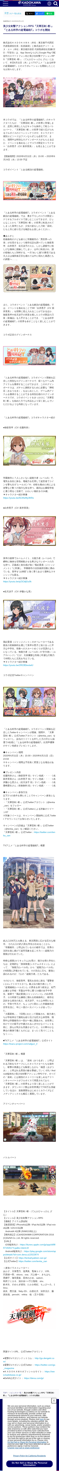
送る (50, 13)
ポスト (31, 13)
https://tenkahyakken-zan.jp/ (33, 1258)
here (42, 1419)
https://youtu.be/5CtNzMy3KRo (18, 498)
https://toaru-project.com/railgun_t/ (20, 1044)
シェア (41, 13)
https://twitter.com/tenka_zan (33, 1261)
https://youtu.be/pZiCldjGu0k (17, 581)
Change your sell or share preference (23, 1448)
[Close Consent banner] (53, 1400)
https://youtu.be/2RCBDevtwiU (18, 665)
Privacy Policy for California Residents (29, 1456)
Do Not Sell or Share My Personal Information (27, 1442)
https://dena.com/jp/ (34, 1378)
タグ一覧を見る (15, 13)
